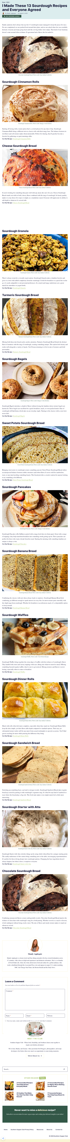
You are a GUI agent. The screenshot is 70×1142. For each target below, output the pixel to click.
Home (5, 1129)
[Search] (64, 1069)
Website (49, 1016)
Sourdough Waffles (19, 672)
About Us (49, 1129)
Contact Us (59, 1129)
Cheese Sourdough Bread (21, 203)
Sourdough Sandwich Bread (22, 800)
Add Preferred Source (13, 16)
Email (29, 1016)
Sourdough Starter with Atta (22, 864)
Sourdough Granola (19, 288)
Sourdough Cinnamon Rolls (22, 139)
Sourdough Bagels (19, 416)
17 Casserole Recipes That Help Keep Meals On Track (55, 1095)
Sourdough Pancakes (19, 544)
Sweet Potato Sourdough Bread (23, 480)
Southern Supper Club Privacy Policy (22, 1129)
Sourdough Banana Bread (21, 608)
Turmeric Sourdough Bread (21, 352)
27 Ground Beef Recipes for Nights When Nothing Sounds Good (55, 1084)
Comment (9, 991)
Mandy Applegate (11, 13)
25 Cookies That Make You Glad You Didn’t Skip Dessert (25, 1095)
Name (8, 1016)
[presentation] (9, 1085)
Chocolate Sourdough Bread (22, 928)
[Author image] (3, 13)
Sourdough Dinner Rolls (21, 736)
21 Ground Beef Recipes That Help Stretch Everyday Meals (25, 1084)
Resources (40, 1129)
